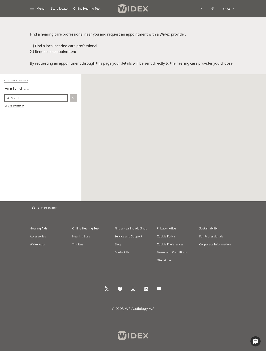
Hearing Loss (81, 236)
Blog (118, 244)
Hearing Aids (38, 228)
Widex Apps (38, 244)
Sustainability (208, 228)
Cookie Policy (166, 236)
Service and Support (128, 236)
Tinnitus (77, 244)
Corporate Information (215, 244)
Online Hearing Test (86, 9)
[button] (255, 341)
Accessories (38, 236)
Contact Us (122, 252)
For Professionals (211, 236)
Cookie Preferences (170, 244)
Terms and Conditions (172, 252)
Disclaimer (164, 260)
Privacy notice (166, 228)
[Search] (201, 8)
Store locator (60, 9)
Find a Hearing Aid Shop (131, 228)
